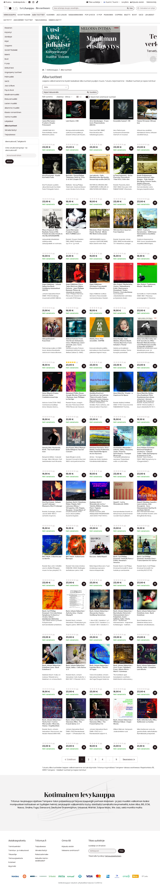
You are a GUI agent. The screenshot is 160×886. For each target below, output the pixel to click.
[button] (113, 856)
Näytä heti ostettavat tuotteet (103, 97)
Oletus (67, 97)
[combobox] (93, 8)
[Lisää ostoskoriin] (60, 148)
